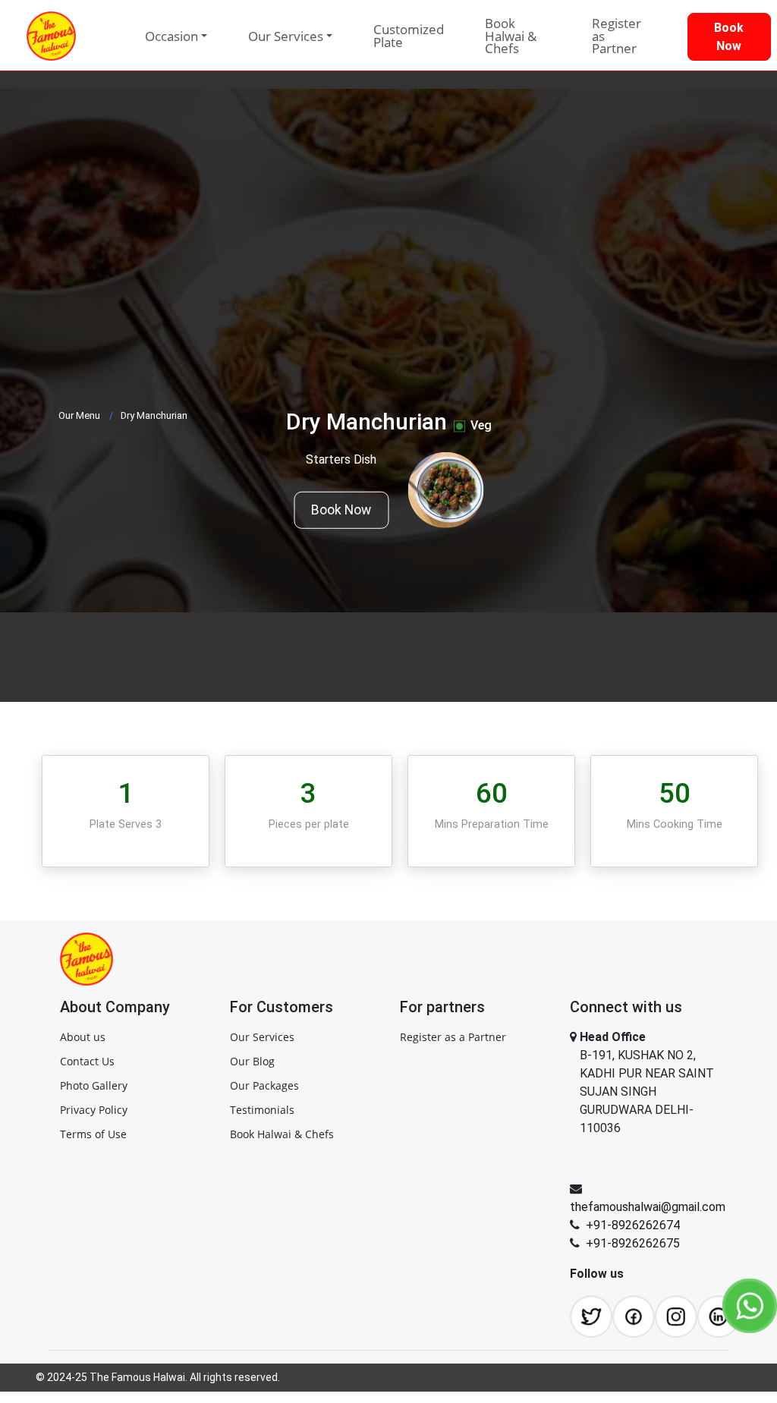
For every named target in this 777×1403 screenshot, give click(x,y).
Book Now (341, 509)
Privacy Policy (93, 1110)
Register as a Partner (453, 1037)
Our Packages (264, 1085)
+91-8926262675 (633, 1243)
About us (82, 1037)
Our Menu (79, 415)
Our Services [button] (285, 36)
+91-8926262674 (633, 1225)
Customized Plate (408, 35)
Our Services (262, 1037)
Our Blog (252, 1061)
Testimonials (262, 1110)
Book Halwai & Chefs (510, 35)
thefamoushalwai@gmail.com (647, 1207)
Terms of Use (93, 1134)
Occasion (171, 36)
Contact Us (87, 1061)
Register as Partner (616, 35)
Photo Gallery (93, 1085)
